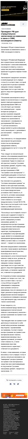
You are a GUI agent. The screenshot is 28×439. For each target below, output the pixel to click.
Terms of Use (11, 433)
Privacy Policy (5, 433)
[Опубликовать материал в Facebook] (10, 384)
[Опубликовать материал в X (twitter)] (18, 384)
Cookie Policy (16, 433)
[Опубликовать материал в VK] (14, 384)
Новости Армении (6, 28)
